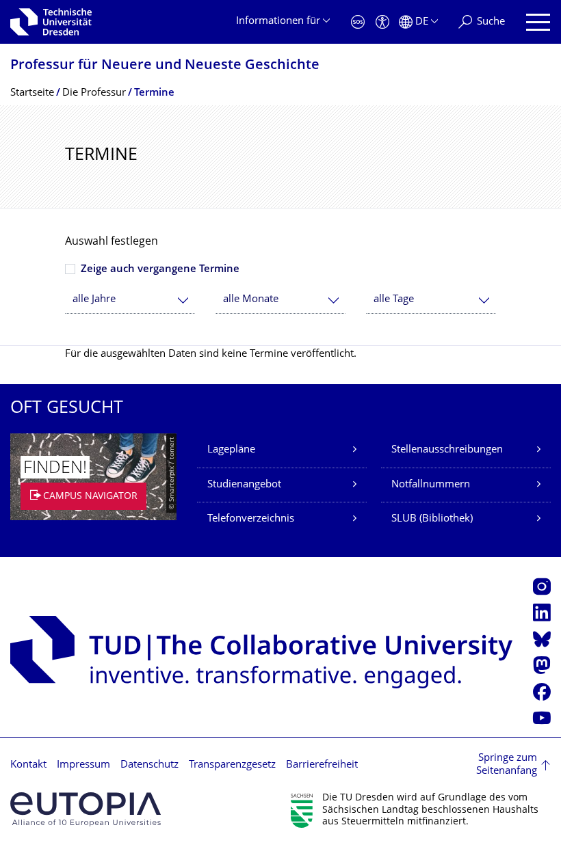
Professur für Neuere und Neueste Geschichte (164, 65)
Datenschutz (149, 765)
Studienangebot (244, 485)
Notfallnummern (430, 485)
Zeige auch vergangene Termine (160, 270)
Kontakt (28, 765)
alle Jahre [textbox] (94, 300)
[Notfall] (357, 22)
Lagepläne (231, 450)
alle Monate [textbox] (250, 300)
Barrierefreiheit (322, 765)
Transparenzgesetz (232, 765)
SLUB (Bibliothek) (432, 519)
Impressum (83, 765)
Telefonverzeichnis (250, 519)
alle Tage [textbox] (394, 300)
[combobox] (130, 300)
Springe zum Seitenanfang (506, 765)
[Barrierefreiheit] (382, 22)
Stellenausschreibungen (447, 450)
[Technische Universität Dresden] (51, 22)
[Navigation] (538, 22)
